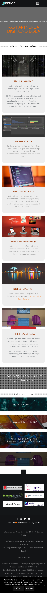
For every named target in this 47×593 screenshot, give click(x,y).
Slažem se (18, 588)
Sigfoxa (26, 299)
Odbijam (29, 588)
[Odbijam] (44, 585)
